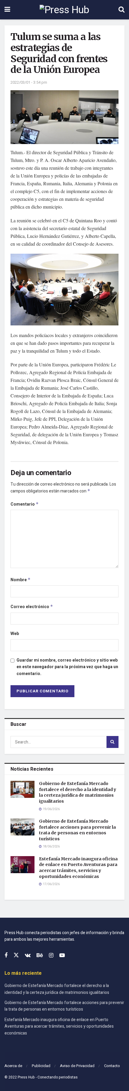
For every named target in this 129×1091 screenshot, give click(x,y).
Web (14, 634)
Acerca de (13, 1066)
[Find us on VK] (28, 955)
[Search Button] (121, 9)
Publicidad (41, 1066)
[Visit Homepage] (64, 10)
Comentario (24, 504)
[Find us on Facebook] (6, 955)
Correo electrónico (31, 607)
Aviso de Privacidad (77, 1066)
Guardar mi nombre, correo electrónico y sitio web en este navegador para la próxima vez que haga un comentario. (67, 667)
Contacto (112, 1066)
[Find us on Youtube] (62, 955)
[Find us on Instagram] (51, 955)
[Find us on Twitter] (16, 955)
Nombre (20, 580)
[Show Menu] (7, 9)
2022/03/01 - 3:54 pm (28, 82)
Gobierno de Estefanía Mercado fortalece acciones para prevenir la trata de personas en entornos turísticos (77, 829)
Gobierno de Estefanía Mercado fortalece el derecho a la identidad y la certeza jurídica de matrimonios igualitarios (77, 792)
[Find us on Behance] (40, 955)
